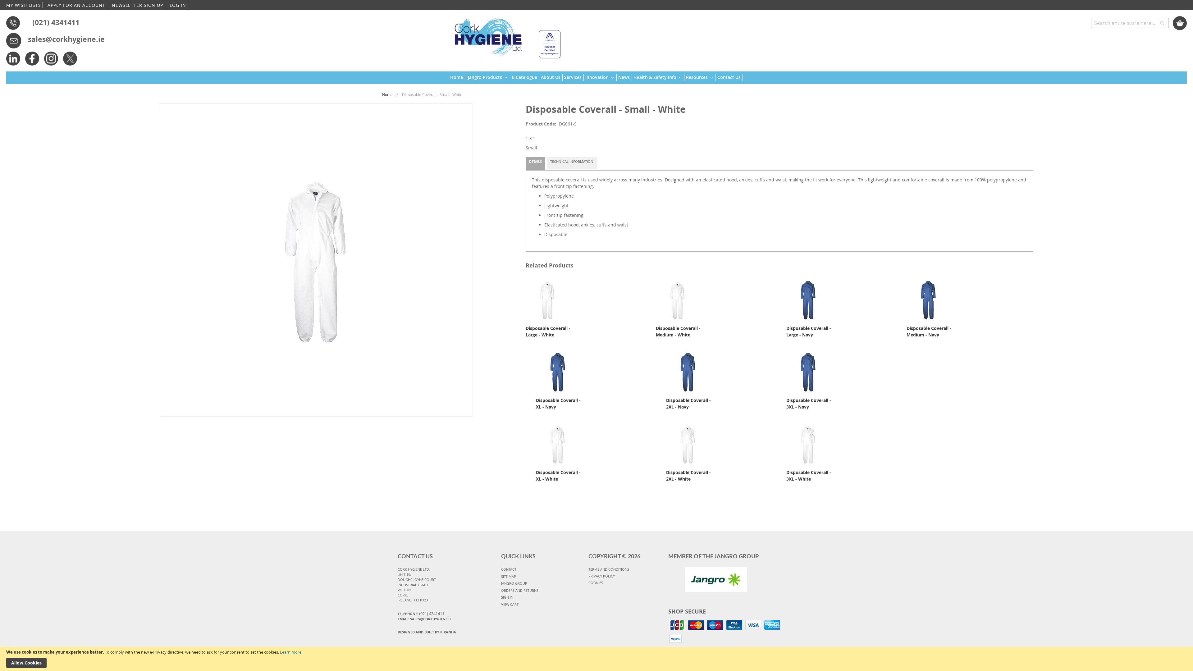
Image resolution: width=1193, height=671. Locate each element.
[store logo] (504, 35)
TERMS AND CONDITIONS (608, 569)
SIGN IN (507, 597)
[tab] (535, 163)
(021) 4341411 (56, 22)
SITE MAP (508, 576)
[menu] (596, 77)
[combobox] (1130, 23)
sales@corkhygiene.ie (66, 39)
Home (387, 94)
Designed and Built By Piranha (427, 632)
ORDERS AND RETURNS (519, 590)
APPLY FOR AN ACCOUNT (76, 5)
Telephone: (421, 613)
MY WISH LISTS (23, 5)
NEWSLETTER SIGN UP (137, 5)
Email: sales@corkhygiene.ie (424, 619)
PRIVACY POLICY (601, 576)
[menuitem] (457, 77)
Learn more (290, 652)
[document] (596, 659)
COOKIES (595, 582)
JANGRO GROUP (514, 583)
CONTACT (508, 569)
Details (535, 161)
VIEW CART (510, 604)
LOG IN (178, 5)
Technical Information (571, 161)
